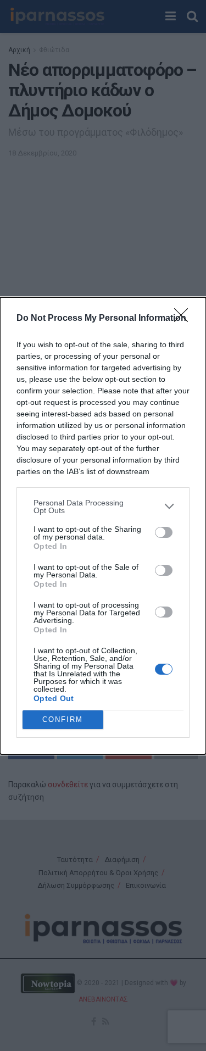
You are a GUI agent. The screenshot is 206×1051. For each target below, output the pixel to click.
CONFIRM (62, 719)
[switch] (163, 532)
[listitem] (103, 506)
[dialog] (103, 525)
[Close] (184, 318)
